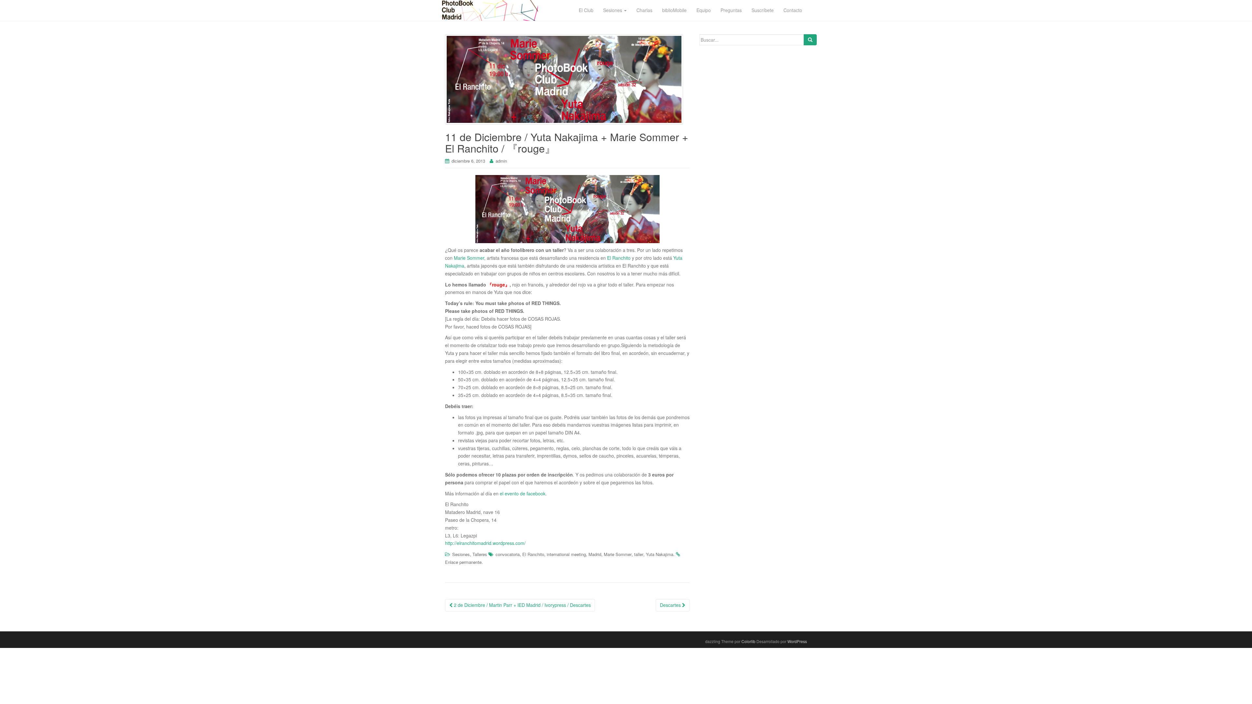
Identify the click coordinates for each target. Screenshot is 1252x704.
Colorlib (748, 641)
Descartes (671, 605)
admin (501, 161)
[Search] (810, 39)
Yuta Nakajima (659, 554)
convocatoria (508, 554)
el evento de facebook (522, 493)
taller (638, 554)
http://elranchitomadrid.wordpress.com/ (485, 543)
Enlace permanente (463, 562)
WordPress (797, 641)
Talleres (479, 554)
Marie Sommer (469, 258)
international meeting (566, 554)
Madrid (595, 554)
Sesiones (461, 554)
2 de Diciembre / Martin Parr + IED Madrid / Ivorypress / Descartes (522, 605)
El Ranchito (619, 258)
